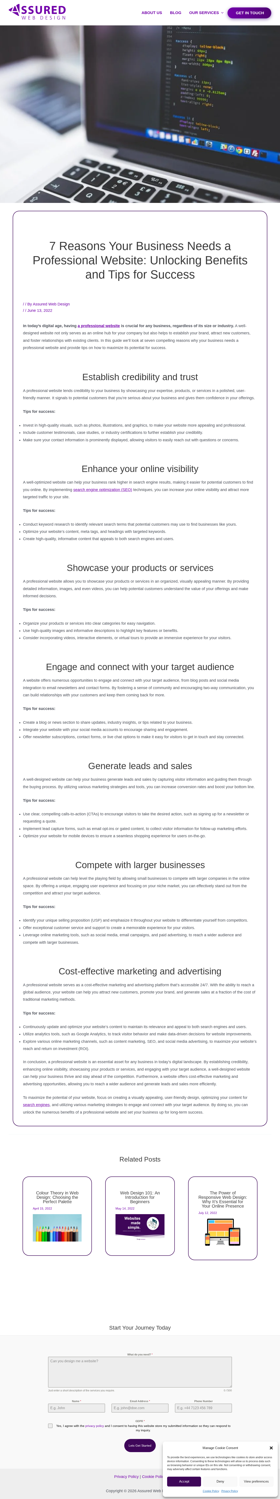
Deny (220, 1481)
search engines (36, 1105)
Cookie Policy (211, 1491)
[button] (271, 1448)
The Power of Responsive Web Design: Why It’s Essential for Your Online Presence (222, 1199)
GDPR (140, 1421)
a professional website (99, 326)
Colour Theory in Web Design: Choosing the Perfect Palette (57, 1197)
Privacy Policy (229, 1491)
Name (76, 1401)
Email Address (140, 1401)
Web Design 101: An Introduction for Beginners (140, 1197)
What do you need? (140, 1354)
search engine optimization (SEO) (102, 490)
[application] (221, 12)
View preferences (256, 1481)
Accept (184, 1481)
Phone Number (203, 1401)
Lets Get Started (140, 1445)
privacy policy (94, 1426)
